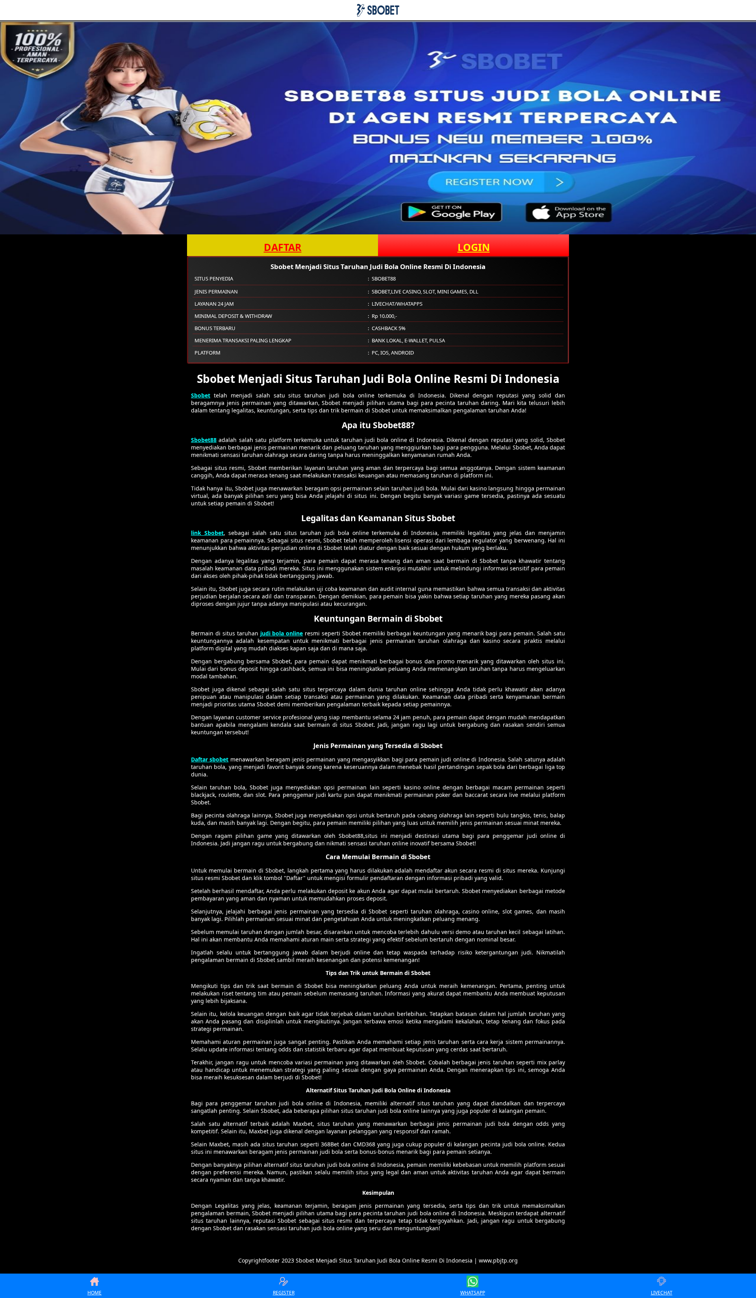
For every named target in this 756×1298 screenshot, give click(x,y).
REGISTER (284, 1292)
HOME (94, 1292)
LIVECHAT (662, 1292)
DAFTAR (283, 247)
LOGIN (474, 247)
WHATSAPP (472, 1292)
